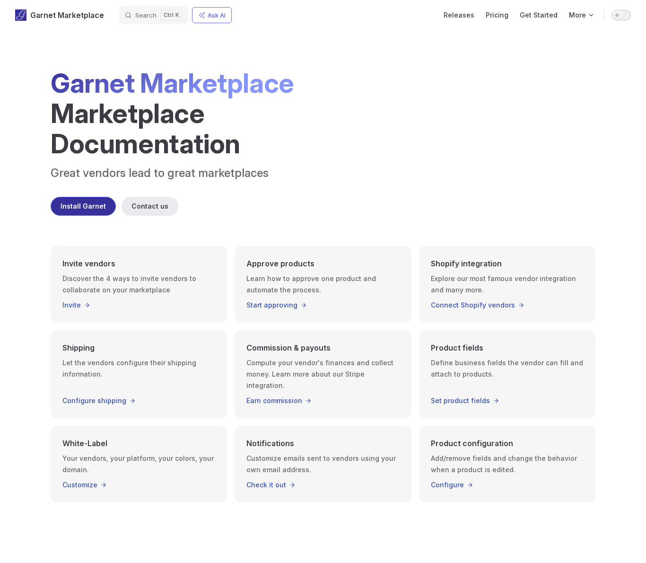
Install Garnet (83, 206)
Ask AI (217, 15)
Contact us (149, 206)
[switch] (621, 15)
